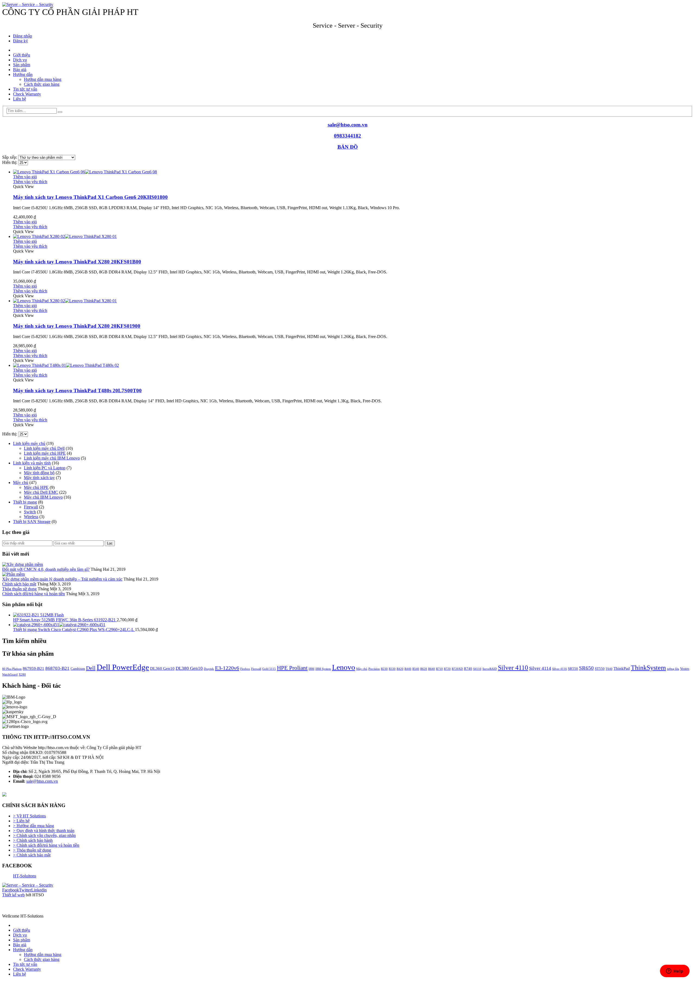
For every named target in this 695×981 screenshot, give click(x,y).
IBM (311, 668)
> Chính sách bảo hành (33, 840)
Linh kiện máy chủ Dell (44, 448)
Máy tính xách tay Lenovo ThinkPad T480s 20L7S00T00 (77, 390)
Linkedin (39, 890)
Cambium (78, 669)
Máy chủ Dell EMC (41, 492)
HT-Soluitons (24, 876)
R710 (439, 668)
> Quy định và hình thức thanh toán (43, 830)
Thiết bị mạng (25, 502)
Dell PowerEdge (123, 667)
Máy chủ (20, 482)
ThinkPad (622, 668)
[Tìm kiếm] (60, 112)
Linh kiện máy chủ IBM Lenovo (52, 458)
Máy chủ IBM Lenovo (43, 497)
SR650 (586, 668)
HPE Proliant (292, 668)
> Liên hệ (21, 820)
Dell (91, 668)
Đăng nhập (22, 36)
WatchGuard (10, 674)
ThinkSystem (648, 667)
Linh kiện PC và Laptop (44, 468)
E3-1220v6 (227, 668)
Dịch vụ (20, 60)
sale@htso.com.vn (348, 125)
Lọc (110, 543)
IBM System (323, 668)
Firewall (31, 507)
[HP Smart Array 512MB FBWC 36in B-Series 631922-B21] (353, 615)
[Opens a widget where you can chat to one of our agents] (675, 971)
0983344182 (347, 136)
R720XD (457, 668)
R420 (400, 668)
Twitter (25, 890)
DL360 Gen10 (162, 668)
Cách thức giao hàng (41, 84)
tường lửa (673, 668)
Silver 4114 (540, 668)
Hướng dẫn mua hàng (42, 79)
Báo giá (19, 69)
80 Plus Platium (12, 668)
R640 (431, 668)
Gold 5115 (269, 668)
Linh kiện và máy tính (32, 463)
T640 (609, 668)
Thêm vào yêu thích (30, 181)
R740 (468, 669)
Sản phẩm (21, 64)
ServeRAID (489, 668)
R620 (423, 668)
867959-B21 (33, 668)
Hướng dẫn (23, 74)
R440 (408, 668)
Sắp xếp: (10, 157)
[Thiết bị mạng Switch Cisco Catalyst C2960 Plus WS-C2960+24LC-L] (353, 624)
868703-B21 (57, 668)
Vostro (684, 669)
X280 (22, 674)
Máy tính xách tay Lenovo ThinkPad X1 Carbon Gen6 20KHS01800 (90, 197)
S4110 (477, 668)
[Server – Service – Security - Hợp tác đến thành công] (27, 4)
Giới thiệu (21, 55)
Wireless (31, 516)
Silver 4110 (513, 667)
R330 (392, 668)
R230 (384, 668)
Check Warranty (27, 94)
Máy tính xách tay (39, 477)
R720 (447, 668)
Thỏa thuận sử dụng (19, 589)
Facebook (10, 890)
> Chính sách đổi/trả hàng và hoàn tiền (46, 845)
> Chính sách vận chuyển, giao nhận (44, 835)
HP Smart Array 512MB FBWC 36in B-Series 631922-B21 (65, 619)
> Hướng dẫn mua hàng (33, 825)
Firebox (245, 668)
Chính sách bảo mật (19, 584)
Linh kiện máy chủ (29, 443)
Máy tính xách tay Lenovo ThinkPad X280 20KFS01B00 (77, 262)
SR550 (573, 669)
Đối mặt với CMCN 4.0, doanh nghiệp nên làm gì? (46, 569)
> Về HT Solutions (29, 816)
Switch (30, 511)
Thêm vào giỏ (25, 176)
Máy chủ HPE (36, 487)
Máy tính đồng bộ (39, 472)
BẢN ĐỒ (347, 147)
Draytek (209, 668)
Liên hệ (19, 99)
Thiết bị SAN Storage (31, 521)
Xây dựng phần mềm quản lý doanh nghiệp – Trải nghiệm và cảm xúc (62, 579)
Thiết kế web (13, 895)
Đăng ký (20, 41)
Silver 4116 (559, 668)
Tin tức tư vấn (25, 89)
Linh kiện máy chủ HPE (45, 453)
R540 (415, 668)
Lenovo (343, 667)
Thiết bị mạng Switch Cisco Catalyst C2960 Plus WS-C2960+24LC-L (74, 629)
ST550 (600, 669)
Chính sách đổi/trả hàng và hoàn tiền (33, 593)
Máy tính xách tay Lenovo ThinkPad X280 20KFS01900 (76, 326)
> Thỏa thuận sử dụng (32, 850)
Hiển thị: (10, 162)
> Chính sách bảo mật (31, 855)
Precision (374, 668)
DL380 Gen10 (189, 668)
